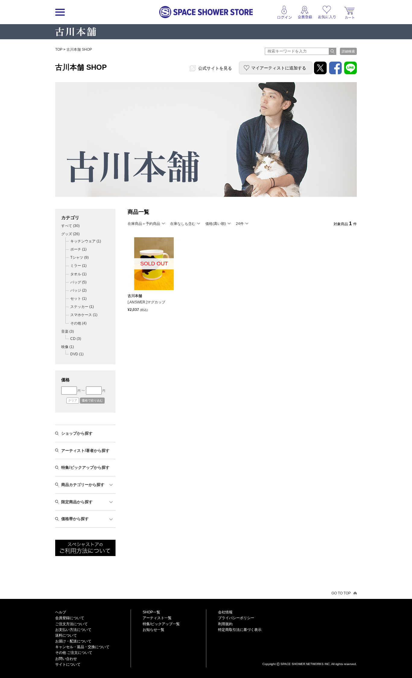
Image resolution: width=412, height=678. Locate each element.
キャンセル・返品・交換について (82, 647)
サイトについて (68, 664)
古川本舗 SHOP (79, 49)
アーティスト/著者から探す (85, 450)
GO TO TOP (341, 593)
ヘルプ (60, 612)
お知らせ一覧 (153, 630)
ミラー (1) (78, 266)
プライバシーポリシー (236, 618)
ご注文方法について (71, 624)
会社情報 (225, 612)
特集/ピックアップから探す (85, 467)
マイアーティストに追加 (278, 68)
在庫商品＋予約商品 (144, 224)
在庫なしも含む (182, 224)
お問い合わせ (66, 659)
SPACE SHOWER (309, 654)
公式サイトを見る (215, 68)
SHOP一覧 (151, 612)
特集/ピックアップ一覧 (161, 624)
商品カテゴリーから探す (82, 484)
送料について (66, 635)
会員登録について (69, 618)
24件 (240, 224)
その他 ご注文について (73, 653)
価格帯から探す (75, 518)
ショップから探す (77, 433)
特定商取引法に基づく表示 (239, 630)
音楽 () (67, 331)
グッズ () (70, 234)
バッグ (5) (78, 282)
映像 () (67, 347)
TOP (58, 49)
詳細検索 (348, 51)
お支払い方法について (73, 630)
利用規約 (225, 624)
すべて (70, 226)
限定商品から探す (77, 502)
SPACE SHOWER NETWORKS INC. (305, 663)
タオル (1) (78, 274)
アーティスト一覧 (157, 618)
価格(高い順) (215, 224)
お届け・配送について (73, 641)
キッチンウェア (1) (85, 241)
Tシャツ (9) (79, 257)
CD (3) (75, 339)
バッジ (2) (78, 290)
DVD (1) (77, 354)
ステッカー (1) (82, 307)
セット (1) (78, 298)
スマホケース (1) (83, 315)
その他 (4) (78, 323)
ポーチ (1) (78, 249)
